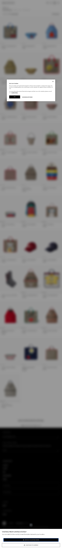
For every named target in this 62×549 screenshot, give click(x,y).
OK (14, 96)
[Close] (31, 525)
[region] (31, 90)
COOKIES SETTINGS (27, 97)
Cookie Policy (14, 92)
